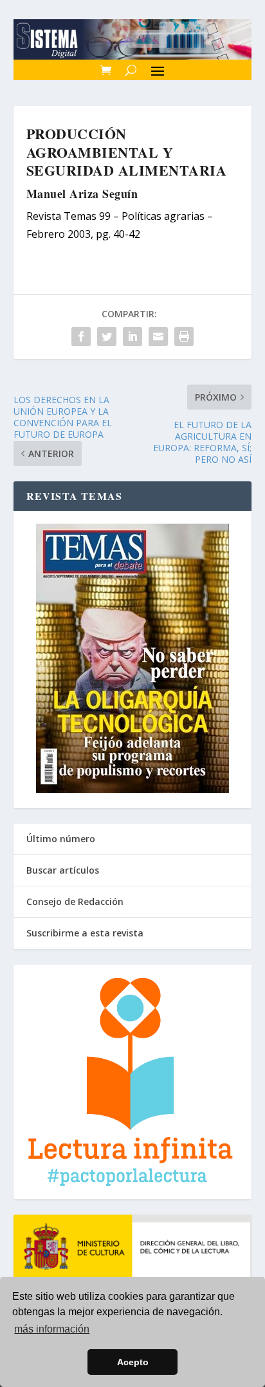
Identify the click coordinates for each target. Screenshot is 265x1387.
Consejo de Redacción (74, 901)
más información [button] (51, 1329)
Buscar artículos (62, 870)
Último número (60, 839)
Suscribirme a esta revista (84, 933)
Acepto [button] (133, 1362)
